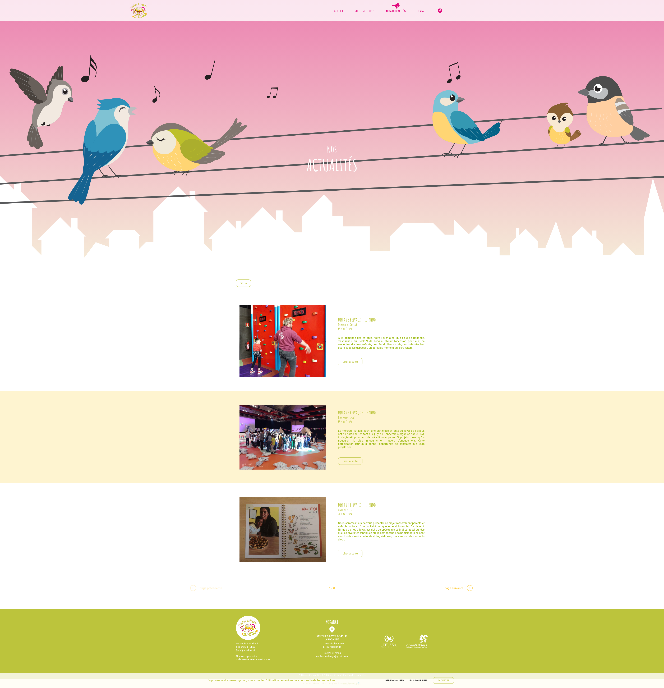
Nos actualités (396, 11)
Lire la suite (350, 361)
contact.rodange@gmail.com (332, 656)
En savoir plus (418, 680)
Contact (422, 11)
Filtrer (243, 283)
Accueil (339, 11)
